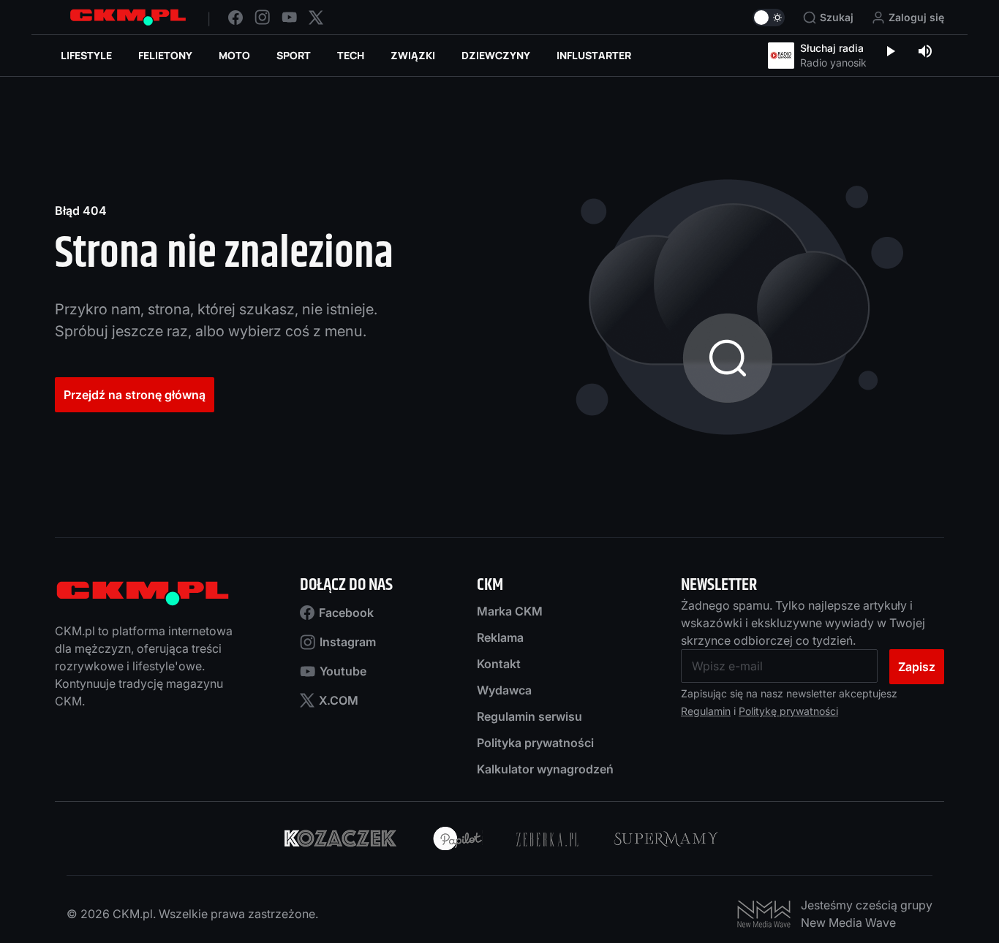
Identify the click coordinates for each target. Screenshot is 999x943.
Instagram (348, 642)
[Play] (890, 52)
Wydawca (504, 690)
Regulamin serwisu (529, 716)
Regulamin (706, 711)
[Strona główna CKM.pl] (127, 17)
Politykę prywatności (788, 711)
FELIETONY (165, 55)
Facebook (346, 612)
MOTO (234, 55)
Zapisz (916, 666)
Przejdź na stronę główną (135, 394)
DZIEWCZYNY (495, 55)
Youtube (343, 671)
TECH (350, 55)
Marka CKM (510, 611)
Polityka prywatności (535, 742)
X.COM (338, 700)
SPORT (293, 55)
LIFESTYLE (86, 55)
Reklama (500, 637)
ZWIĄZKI (413, 55)
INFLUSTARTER (594, 55)
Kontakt (499, 663)
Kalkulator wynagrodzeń (545, 769)
